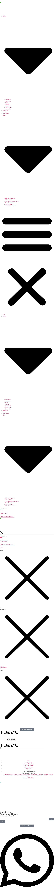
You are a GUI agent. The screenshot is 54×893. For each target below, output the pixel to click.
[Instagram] (5, 745)
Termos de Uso (9, 204)
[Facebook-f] (1, 745)
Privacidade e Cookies (10, 206)
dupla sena (8, 105)
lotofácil (7, 104)
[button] (27, 260)
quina (6, 102)
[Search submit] (1, 510)
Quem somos (6, 113)
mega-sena (8, 101)
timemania (7, 109)
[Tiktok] (12, 745)
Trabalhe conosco (9, 202)
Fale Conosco (8, 199)
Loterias (5, 112)
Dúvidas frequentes (10, 198)
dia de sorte (8, 107)
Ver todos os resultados (7, 516)
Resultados (5, 110)
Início (4, 15)
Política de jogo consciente (12, 201)
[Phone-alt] (16, 745)
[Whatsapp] (9, 745)
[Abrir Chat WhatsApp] (27, 890)
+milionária (8, 99)
